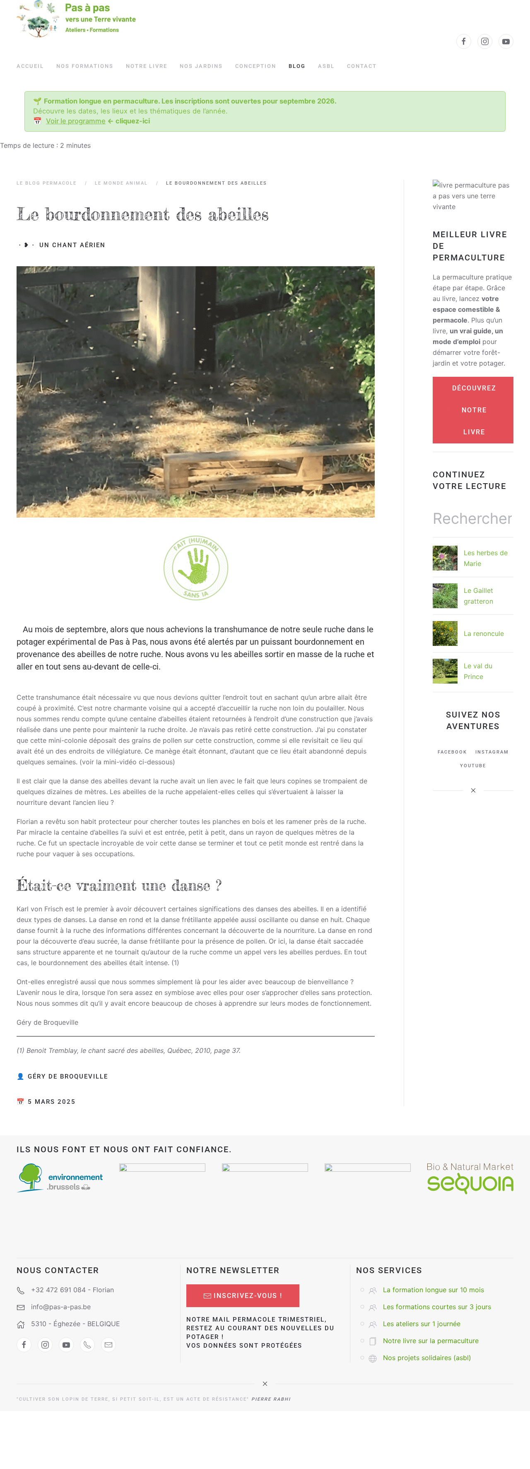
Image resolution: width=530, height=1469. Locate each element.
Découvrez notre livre (474, 410)
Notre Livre (146, 66)
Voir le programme (76, 121)
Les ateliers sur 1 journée (421, 1324)
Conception (255, 66)
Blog (297, 66)
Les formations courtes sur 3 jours (437, 1307)
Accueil (30, 66)
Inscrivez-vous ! (248, 1296)
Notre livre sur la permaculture (431, 1341)
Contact (362, 66)
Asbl (326, 66)
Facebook (452, 752)
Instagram (492, 752)
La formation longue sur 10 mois (433, 1290)
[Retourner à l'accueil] (76, 18)
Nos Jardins (201, 66)
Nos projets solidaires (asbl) (427, 1357)
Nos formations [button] (84, 66)
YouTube (473, 765)
